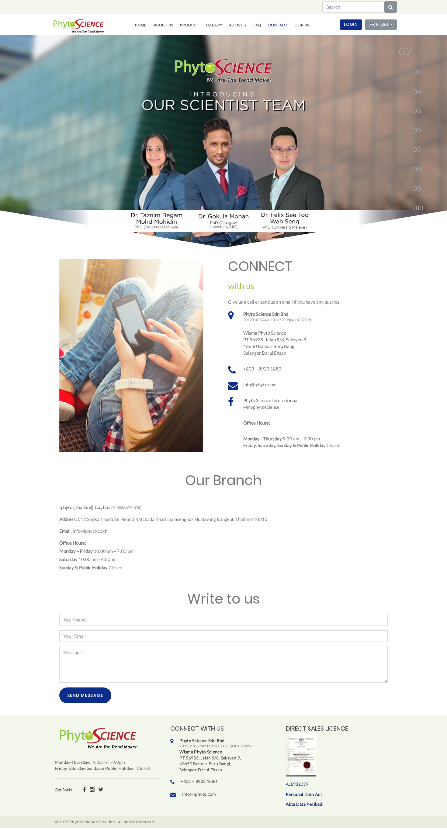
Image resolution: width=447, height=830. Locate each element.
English (382, 24)
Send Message (85, 695)
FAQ (258, 25)
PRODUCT (189, 25)
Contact (278, 25)
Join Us (302, 25)
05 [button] (414, 112)
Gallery (214, 25)
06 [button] (414, 131)
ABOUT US (164, 25)
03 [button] (414, 73)
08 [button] (414, 170)
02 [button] (401, 54)
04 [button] (414, 92)
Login (351, 24)
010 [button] (414, 209)
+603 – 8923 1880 (262, 368)
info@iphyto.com (259, 384)
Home (140, 25)
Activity (238, 25)
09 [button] (414, 190)
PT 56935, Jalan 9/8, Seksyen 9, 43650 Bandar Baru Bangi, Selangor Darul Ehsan (215, 755)
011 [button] (414, 229)
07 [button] (414, 151)
